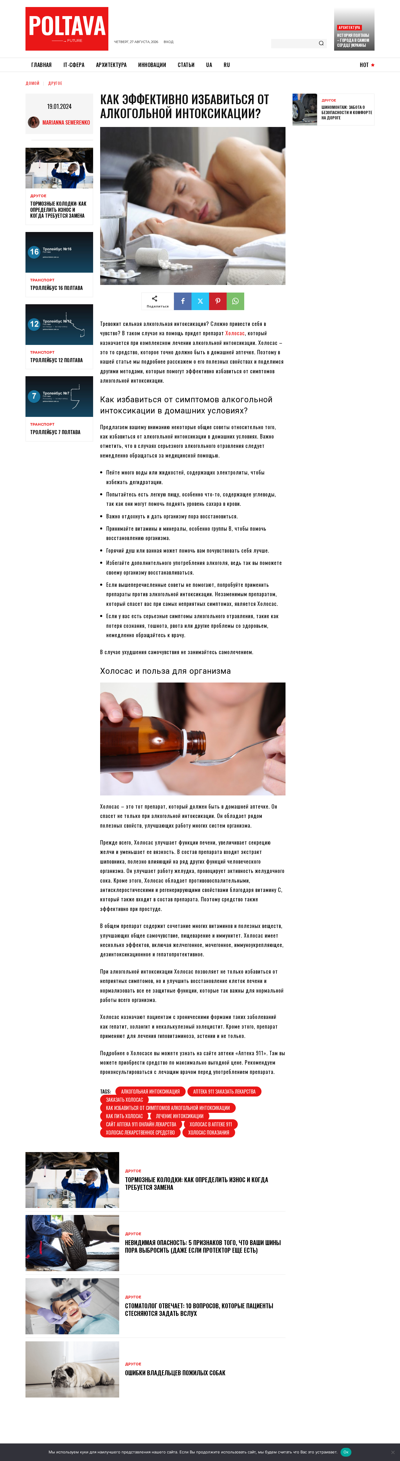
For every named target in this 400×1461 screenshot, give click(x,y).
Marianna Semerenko (66, 122)
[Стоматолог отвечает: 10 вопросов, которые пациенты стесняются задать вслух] (72, 1306)
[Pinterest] (218, 301)
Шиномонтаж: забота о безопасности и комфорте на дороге (347, 112)
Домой (32, 83)
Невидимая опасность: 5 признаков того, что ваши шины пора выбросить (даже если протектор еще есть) (203, 1246)
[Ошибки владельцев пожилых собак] (72, 1369)
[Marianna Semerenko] (35, 122)
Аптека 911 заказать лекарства (224, 1091)
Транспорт (42, 280)
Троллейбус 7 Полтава (55, 432)
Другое (55, 83)
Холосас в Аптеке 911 (211, 1124)
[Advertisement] (336, 172)
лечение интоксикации (180, 1116)
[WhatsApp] (235, 301)
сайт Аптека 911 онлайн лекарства (141, 1124)
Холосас (235, 333)
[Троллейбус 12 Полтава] (59, 324)
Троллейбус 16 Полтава (56, 287)
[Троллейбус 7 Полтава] (59, 396)
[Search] (321, 43)
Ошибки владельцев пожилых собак (175, 1372)
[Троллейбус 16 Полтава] (59, 252)
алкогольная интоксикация (150, 1091)
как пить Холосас (124, 1116)
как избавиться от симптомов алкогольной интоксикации (168, 1107)
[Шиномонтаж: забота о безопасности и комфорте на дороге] (305, 110)
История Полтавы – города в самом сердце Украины (353, 40)
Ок (346, 1452)
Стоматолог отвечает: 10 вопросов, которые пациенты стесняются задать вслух (199, 1309)
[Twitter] (200, 301)
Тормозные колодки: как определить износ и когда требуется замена (58, 209)
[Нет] (393, 1452)
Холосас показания (208, 1132)
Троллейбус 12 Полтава (56, 360)
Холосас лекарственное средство (140, 1132)
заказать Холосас (124, 1099)
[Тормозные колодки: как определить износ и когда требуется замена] (59, 168)
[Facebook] (183, 301)
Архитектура (349, 27)
